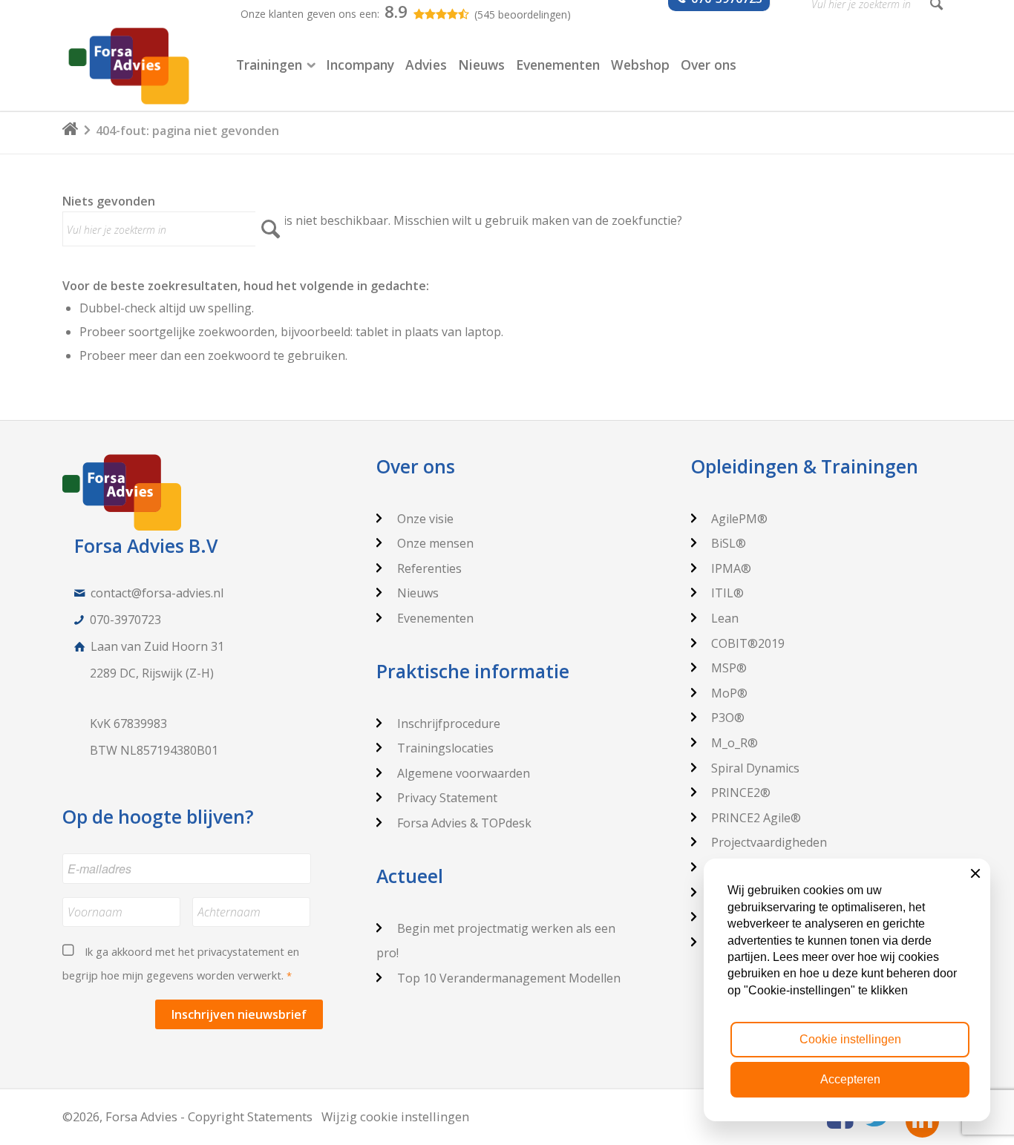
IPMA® (731, 568)
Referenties (429, 568)
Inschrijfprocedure (448, 723)
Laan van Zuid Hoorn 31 (157, 646)
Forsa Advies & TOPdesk (464, 823)
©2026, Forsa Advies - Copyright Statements (187, 1116)
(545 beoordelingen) (522, 14)
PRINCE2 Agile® (756, 818)
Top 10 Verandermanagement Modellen (509, 978)
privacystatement (240, 951)
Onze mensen (435, 543)
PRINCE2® (741, 792)
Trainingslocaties (445, 748)
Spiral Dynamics (755, 768)
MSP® (729, 668)
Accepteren (850, 1079)
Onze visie (425, 519)
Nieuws (418, 593)
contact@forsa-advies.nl (157, 593)
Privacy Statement (447, 798)
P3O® (728, 717)
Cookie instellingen (850, 1039)
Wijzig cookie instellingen (395, 1116)
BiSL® (728, 543)
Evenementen (435, 618)
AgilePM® (739, 519)
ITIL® (727, 593)
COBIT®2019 (748, 643)
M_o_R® (734, 743)
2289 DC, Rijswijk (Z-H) (152, 673)
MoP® (729, 693)
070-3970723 (125, 619)
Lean (725, 618)
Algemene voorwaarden (463, 773)
